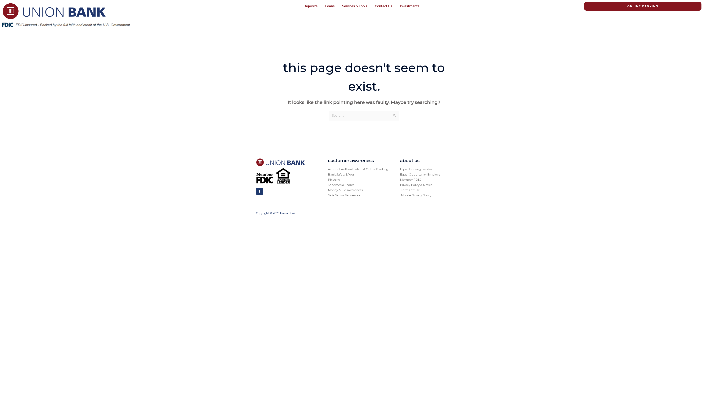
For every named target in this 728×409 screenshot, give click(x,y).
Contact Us (383, 6)
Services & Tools (354, 6)
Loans (330, 6)
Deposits (311, 6)
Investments (409, 6)
